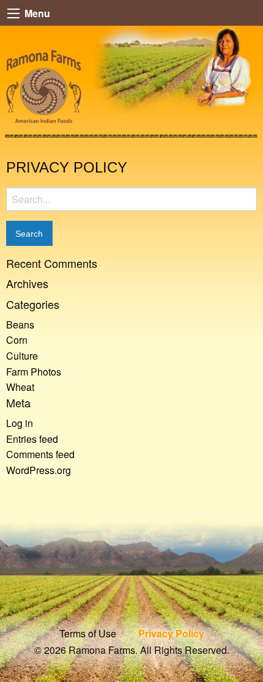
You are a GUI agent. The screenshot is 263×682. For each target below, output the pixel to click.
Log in (19, 423)
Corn (17, 340)
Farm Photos (33, 372)
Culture (22, 356)
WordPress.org (38, 470)
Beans (20, 324)
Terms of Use (87, 633)
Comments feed (40, 454)
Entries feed (32, 439)
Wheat (20, 387)
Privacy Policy (171, 633)
